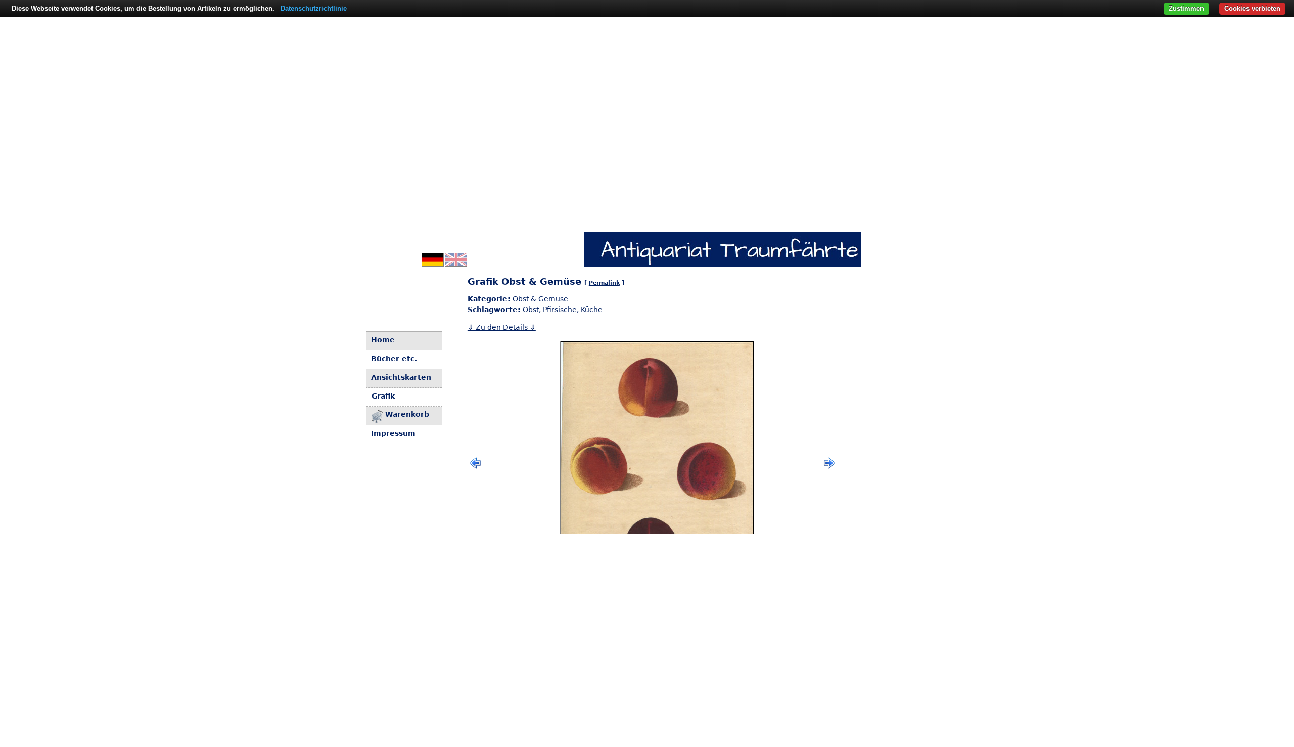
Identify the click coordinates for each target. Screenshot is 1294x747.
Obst (531, 309)
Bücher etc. (394, 359)
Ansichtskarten (401, 377)
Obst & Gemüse (540, 299)
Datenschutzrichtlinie (314, 8)
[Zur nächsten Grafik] (829, 467)
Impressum (393, 433)
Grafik (383, 396)
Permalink (604, 283)
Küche (592, 309)
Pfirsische (560, 309)
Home (383, 340)
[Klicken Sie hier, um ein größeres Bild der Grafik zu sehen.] (657, 463)
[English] (456, 263)
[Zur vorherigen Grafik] (475, 467)
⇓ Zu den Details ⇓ (502, 327)
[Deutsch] (432, 263)
